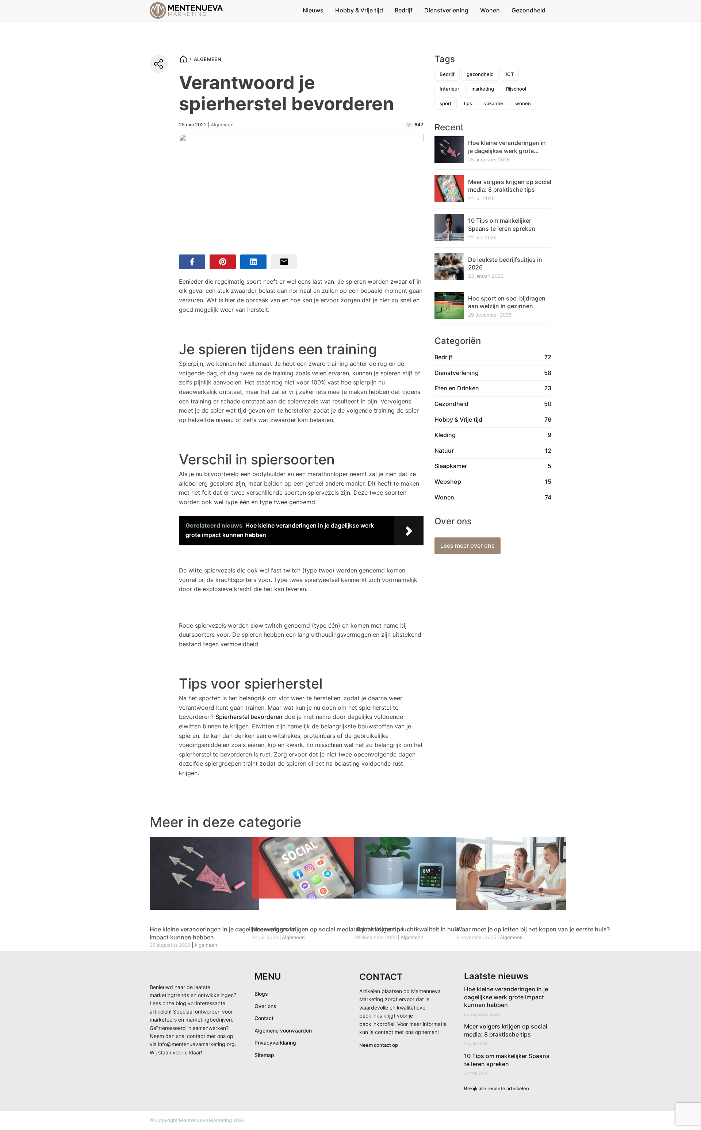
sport (446, 103)
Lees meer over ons (467, 545)
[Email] (284, 261)
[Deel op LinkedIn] (253, 261)
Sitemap (264, 1055)
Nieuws (313, 10)
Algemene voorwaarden (283, 1030)
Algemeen (208, 59)
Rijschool (516, 89)
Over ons (265, 1006)
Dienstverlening (446, 10)
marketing (482, 89)
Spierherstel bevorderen (249, 716)
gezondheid (480, 74)
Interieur (449, 89)
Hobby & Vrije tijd (359, 10)
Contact (263, 1018)
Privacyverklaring (275, 1042)
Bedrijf (404, 10)
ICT (510, 74)
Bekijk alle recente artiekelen (496, 1088)
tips (468, 103)
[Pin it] (223, 261)
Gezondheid (528, 10)
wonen (523, 103)
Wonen (490, 10)
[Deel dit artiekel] (159, 64)
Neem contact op (378, 1045)
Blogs (261, 994)
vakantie (493, 103)
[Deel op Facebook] (192, 261)
